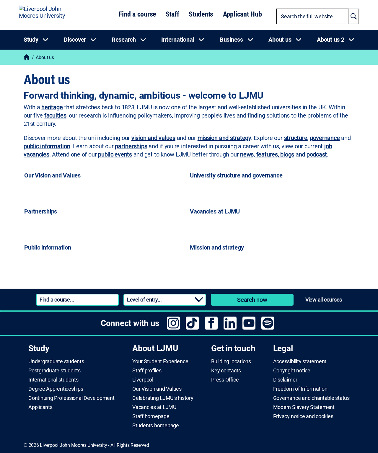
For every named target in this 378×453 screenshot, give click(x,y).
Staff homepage (151, 416)
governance (325, 137)
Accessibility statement (299, 361)
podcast (317, 154)
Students (201, 14)
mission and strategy (224, 137)
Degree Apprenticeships (55, 389)
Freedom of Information (300, 389)
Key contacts (226, 371)
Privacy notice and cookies (303, 416)
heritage (52, 107)
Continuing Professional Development (71, 398)
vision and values (153, 137)
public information (47, 146)
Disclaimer (285, 380)
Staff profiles (147, 371)
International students (53, 380)
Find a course (137, 14)
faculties (55, 115)
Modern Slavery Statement (304, 407)
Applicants (40, 407)
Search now (252, 299)
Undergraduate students (56, 361)
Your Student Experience (160, 361)
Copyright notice (291, 371)
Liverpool (142, 380)
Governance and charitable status (311, 398)
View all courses (323, 299)
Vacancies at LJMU (154, 407)
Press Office (225, 380)
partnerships (131, 146)
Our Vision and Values (157, 389)
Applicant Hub (242, 14)
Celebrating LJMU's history (162, 398)
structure (295, 137)
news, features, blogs (267, 154)
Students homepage (155, 425)
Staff (172, 14)
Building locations (231, 361)
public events (115, 154)
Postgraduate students (54, 371)
